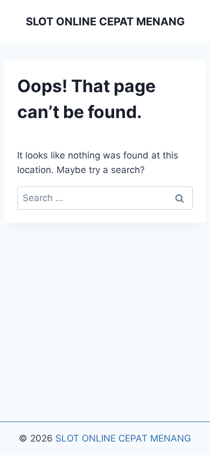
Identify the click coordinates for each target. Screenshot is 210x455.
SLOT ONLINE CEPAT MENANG (123, 438)
